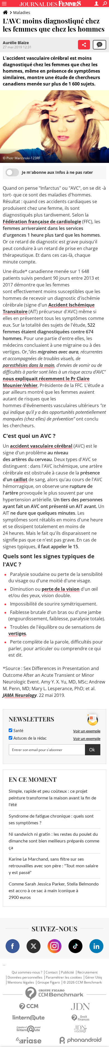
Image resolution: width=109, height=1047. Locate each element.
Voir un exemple (86, 730)
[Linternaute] (28, 1017)
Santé (17, 731)
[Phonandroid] (80, 1040)
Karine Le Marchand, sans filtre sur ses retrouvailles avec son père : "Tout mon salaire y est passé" (53, 866)
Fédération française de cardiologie (42, 222)
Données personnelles (25, 977)
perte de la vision (61, 589)
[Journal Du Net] (80, 1006)
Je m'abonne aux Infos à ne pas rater (57, 172)
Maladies (21, 12)
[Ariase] (28, 1040)
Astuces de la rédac (29, 738)
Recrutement (87, 972)
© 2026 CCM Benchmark (82, 982)
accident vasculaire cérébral (41, 446)
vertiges (17, 633)
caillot (20, 479)
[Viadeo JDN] (80, 1028)
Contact (52, 972)
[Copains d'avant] (28, 1028)
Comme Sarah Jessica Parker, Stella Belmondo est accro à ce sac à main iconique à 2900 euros (54, 891)
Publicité (67, 972)
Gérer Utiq (93, 977)
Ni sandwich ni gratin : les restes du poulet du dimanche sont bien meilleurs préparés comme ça (54, 841)
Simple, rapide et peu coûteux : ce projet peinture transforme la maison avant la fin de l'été (52, 798)
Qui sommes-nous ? (27, 972)
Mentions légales (21, 982)
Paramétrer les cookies (64, 977)
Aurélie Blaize (16, 42)
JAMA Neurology (20, 695)
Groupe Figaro (48, 982)
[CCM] (28, 1006)
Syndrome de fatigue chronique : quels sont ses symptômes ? (51, 819)
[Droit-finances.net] (80, 1018)
